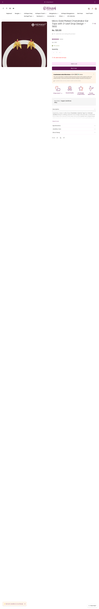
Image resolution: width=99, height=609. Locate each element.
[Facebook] (3, 8)
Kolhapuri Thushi (40, 13)
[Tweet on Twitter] (60, 138)
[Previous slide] (2, 2)
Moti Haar (80, 13)
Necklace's (40, 16)
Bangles (17, 13)
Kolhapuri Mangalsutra (67, 13)
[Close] (25, 604)
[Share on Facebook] (57, 138)
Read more (56, 121)
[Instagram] (10, 8)
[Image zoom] (24, 44)
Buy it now (74, 68)
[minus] (53, 52)
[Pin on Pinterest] (64, 138)
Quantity (55, 49)
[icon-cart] (95, 8)
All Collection (71, 16)
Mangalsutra (53, 13)
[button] (55, 39)
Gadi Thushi (89, 13)
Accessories (50, 16)
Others (61, 16)
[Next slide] (94, 2)
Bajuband (9, 13)
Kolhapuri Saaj (28, 13)
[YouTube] (13, 8)
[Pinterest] (6, 8)
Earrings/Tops (28, 16)
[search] (89, 8)
